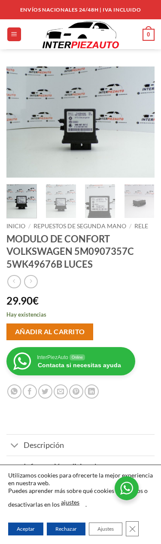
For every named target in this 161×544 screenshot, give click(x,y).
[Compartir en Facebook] (30, 391)
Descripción (44, 445)
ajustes (70, 502)
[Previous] (20, 122)
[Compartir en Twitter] (45, 391)
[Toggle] (14, 446)
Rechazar (66, 529)
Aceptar (26, 529)
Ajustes (105, 529)
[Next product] (14, 281)
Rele (141, 226)
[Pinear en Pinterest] (76, 391)
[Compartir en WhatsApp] (14, 391)
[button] (14, 34)
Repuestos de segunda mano (79, 226)
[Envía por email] (61, 391)
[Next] (141, 122)
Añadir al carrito (50, 331)
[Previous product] (30, 281)
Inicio (15, 226)
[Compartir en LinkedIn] (92, 391)
